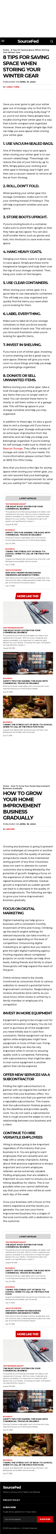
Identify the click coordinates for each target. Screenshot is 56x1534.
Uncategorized (13, 570)
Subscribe (45, 1519)
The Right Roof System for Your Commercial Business (24, 507)
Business (10, 530)
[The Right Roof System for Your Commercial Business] (28, 612)
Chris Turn (12, 87)
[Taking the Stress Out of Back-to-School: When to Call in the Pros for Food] (28, 707)
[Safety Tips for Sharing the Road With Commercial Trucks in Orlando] (28, 663)
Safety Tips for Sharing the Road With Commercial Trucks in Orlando (27, 533)
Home (6, 50)
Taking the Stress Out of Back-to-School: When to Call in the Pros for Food (27, 553)
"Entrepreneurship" (15, 504)
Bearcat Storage (13, 448)
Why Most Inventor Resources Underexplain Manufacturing (23, 573)
